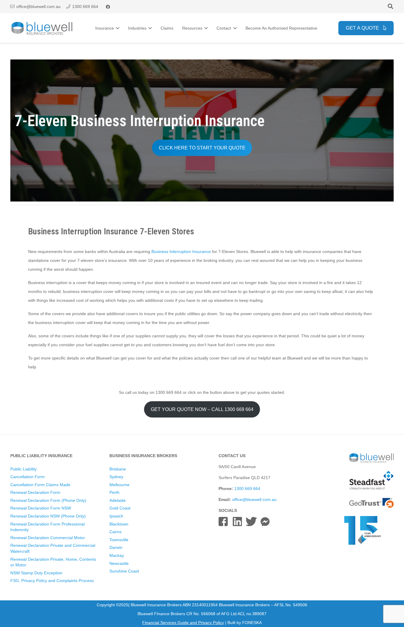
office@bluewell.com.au (254, 499)
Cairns (115, 531)
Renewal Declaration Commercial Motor (47, 537)
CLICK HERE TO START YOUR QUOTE (202, 147)
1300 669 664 (247, 488)
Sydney (116, 476)
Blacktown (118, 524)
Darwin (115, 547)
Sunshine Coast (124, 571)
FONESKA (252, 622)
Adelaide (117, 500)
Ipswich (116, 516)
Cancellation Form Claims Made (40, 484)
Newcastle (119, 563)
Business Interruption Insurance (181, 251)
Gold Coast (119, 508)
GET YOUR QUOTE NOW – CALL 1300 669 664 (202, 409)
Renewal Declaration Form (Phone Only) (48, 500)
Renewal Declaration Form (35, 492)
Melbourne (119, 484)
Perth (114, 492)
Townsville (118, 539)
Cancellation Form (27, 476)
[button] (390, 6)
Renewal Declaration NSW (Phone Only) (48, 516)
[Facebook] (108, 7)
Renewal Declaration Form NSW (40, 508)
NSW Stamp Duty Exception (36, 572)
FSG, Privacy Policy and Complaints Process (52, 580)
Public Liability (23, 469)
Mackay (116, 555)
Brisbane (117, 469)
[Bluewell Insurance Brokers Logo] (42, 28)
